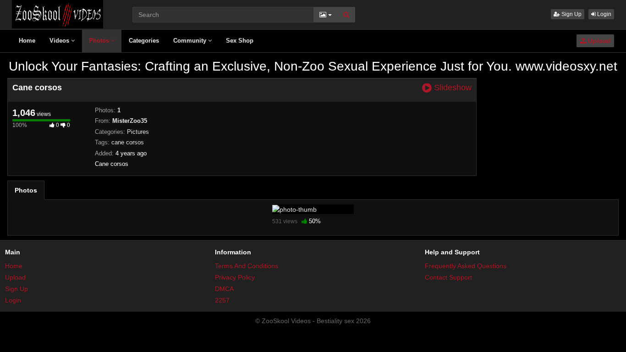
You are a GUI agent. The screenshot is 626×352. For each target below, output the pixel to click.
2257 (222, 300)
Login (603, 14)
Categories (144, 40)
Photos (100, 40)
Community (190, 40)
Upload (598, 40)
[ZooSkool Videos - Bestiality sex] (57, 13)
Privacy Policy (235, 277)
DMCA (224, 288)
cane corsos (127, 142)
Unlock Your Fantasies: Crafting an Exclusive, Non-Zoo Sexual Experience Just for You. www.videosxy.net (313, 66)
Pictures (138, 131)
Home (27, 40)
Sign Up (571, 14)
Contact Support (448, 277)
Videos (60, 40)
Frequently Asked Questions (465, 266)
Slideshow (452, 87)
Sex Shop (239, 40)
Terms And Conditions (246, 266)
